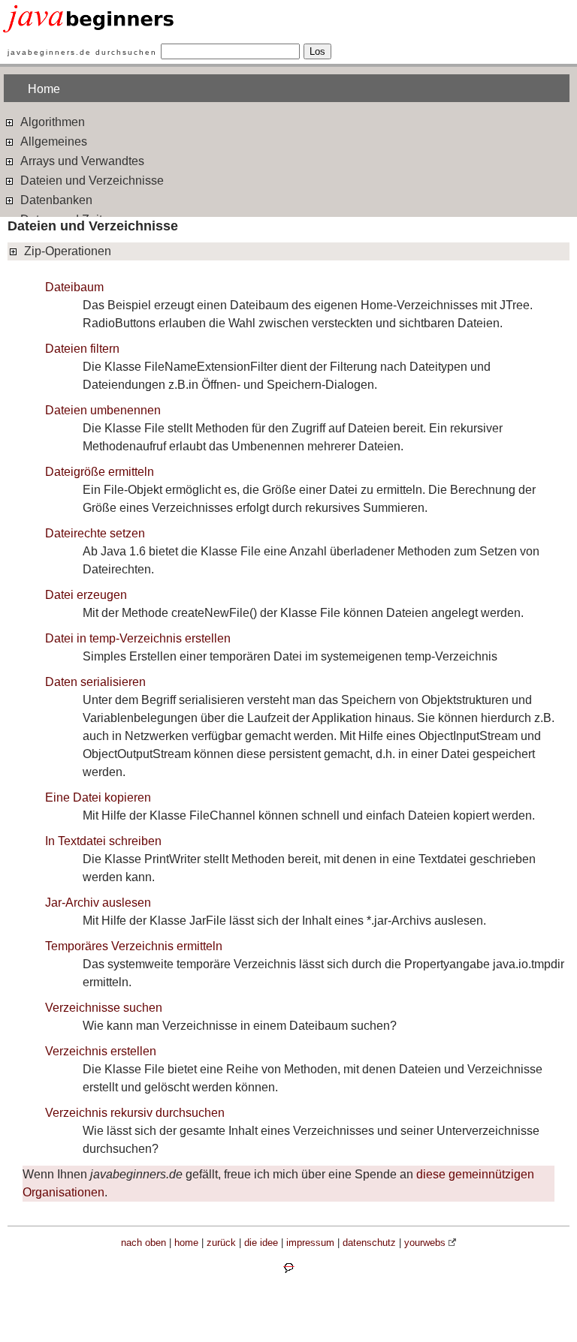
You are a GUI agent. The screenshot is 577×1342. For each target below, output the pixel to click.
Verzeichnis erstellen (100, 1051)
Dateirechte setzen (95, 533)
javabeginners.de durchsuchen (82, 52)
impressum (310, 1242)
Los (317, 51)
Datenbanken (54, 200)
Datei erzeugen (86, 594)
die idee (261, 1242)
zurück (221, 1242)
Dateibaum (74, 287)
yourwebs (425, 1242)
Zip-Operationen (66, 251)
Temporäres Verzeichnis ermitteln (133, 946)
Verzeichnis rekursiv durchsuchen (135, 1112)
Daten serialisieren (95, 682)
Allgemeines (52, 141)
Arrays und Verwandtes (80, 161)
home (186, 1242)
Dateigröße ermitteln (99, 471)
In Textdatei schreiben (103, 841)
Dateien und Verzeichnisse (90, 180)
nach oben (143, 1242)
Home (44, 89)
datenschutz (369, 1242)
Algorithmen (51, 122)
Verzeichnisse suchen (103, 1007)
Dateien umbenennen (103, 410)
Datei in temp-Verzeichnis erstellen (138, 638)
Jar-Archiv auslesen (98, 902)
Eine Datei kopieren (98, 797)
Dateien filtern (82, 348)
